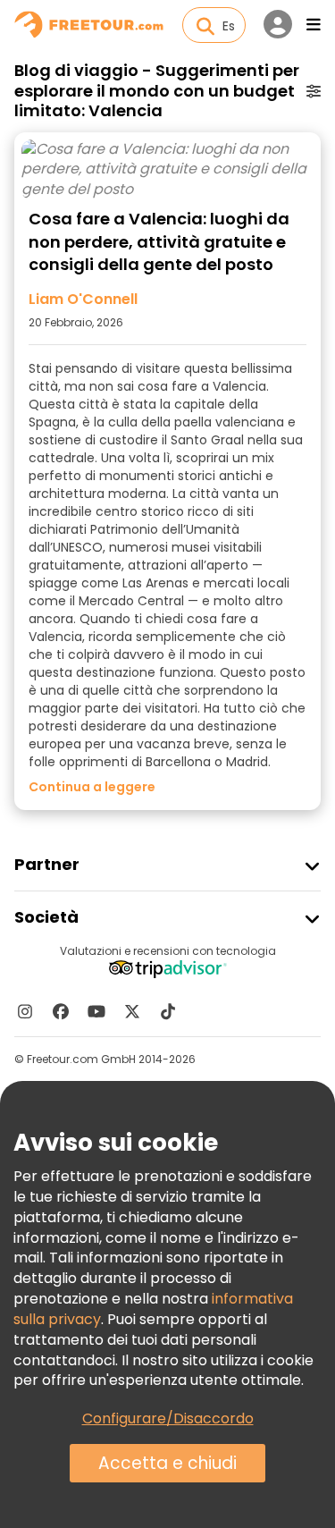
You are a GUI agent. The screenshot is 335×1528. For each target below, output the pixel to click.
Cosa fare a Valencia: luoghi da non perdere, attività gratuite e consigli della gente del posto (159, 241)
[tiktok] (168, 1011)
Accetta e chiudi (167, 1463)
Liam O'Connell (83, 299)
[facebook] (60, 1011)
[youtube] (96, 1011)
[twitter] (132, 1011)
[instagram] (25, 1011)
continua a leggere (92, 787)
